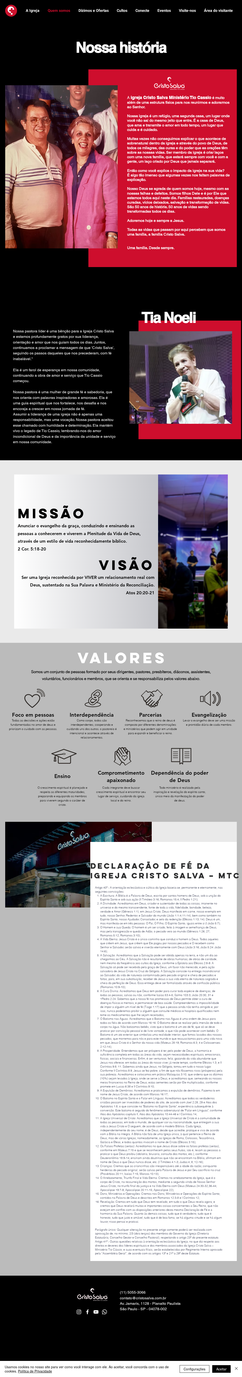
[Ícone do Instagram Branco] (79, 1312)
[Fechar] (236, 1369)
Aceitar (221, 1369)
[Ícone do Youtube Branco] (96, 1312)
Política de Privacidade (35, 1371)
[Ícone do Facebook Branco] (87, 1312)
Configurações (194, 1369)
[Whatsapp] (104, 1312)
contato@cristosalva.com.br (143, 1298)
